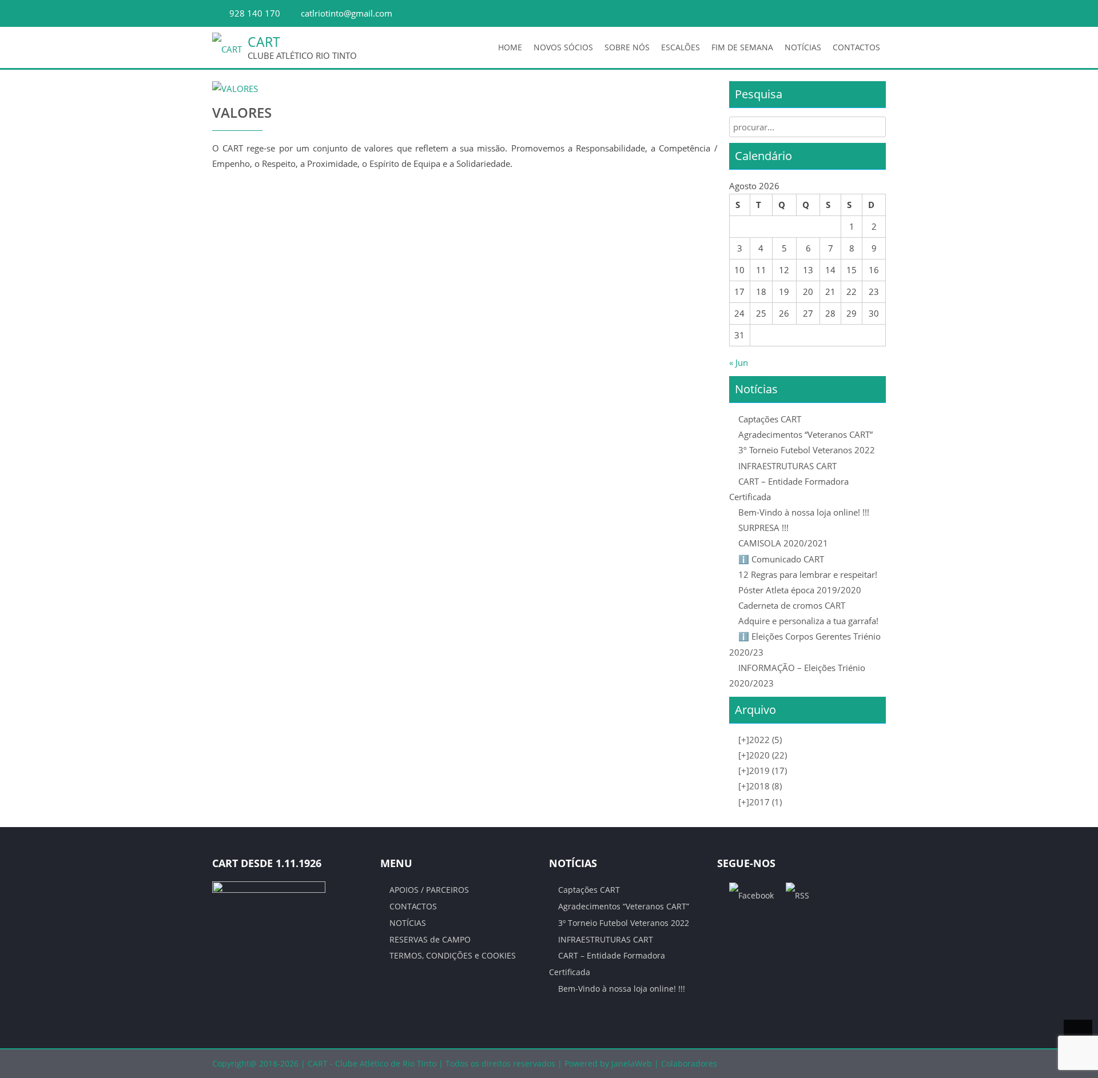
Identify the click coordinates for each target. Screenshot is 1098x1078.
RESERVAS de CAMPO (430, 939)
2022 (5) (760, 739)
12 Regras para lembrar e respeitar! (807, 574)
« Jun (738, 362)
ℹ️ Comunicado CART (781, 559)
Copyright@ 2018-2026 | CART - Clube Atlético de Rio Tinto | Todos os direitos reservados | (388, 1063)
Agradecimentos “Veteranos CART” (805, 434)
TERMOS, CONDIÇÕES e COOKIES (452, 955)
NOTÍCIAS (803, 47)
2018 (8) (760, 786)
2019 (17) (762, 770)
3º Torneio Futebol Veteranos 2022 (806, 450)
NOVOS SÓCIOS (563, 47)
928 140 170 (254, 13)
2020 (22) (762, 755)
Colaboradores (689, 1063)
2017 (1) (760, 802)
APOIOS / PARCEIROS (429, 889)
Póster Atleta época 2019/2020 (799, 590)
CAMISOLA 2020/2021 (783, 543)
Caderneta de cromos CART (791, 605)
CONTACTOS (856, 47)
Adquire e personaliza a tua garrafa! (808, 620)
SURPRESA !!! (763, 527)
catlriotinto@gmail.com (346, 13)
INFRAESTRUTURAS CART (787, 466)
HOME (510, 47)
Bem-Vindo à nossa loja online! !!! (803, 512)
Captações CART (769, 419)
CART (264, 42)
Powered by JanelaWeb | (612, 1063)
